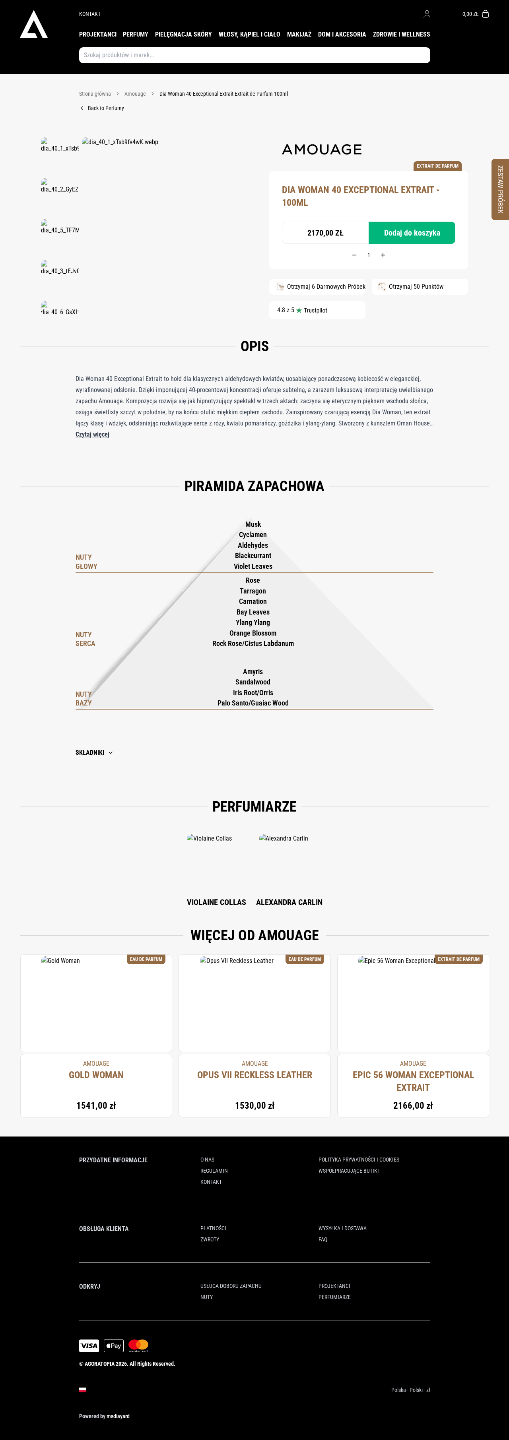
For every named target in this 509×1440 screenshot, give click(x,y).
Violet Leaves (253, 566)
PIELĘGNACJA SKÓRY (183, 34)
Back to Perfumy (106, 108)
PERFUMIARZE (335, 1297)
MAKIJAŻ (299, 34)
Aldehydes (253, 545)
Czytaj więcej (92, 434)
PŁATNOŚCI (213, 1228)
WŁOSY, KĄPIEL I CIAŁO (249, 34)
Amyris (253, 671)
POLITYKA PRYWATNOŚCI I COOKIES (359, 1159)
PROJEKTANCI (98, 34)
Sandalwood (252, 682)
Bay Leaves (253, 612)
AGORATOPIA (100, 1364)
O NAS (207, 1159)
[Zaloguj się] (427, 14)
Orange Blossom (252, 633)
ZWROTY (209, 1239)
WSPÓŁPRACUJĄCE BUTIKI (349, 1170)
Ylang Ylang (253, 622)
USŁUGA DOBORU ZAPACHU (231, 1286)
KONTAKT (90, 14)
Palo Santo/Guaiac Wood (253, 703)
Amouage (135, 94)
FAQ (323, 1239)
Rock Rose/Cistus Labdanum (253, 643)
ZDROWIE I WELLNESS (401, 34)
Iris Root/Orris (253, 692)
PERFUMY (135, 34)
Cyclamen (253, 534)
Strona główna (95, 94)
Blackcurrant (253, 555)
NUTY (206, 1297)
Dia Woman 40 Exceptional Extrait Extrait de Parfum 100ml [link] (223, 94)
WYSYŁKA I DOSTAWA (343, 1228)
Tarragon (253, 591)
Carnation (253, 601)
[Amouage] (321, 149)
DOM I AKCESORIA (342, 34)
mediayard (118, 1416)
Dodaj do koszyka (412, 233)
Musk (253, 524)
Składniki (90, 752)
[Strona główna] (49, 24)
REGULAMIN (214, 1170)
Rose (253, 580)
